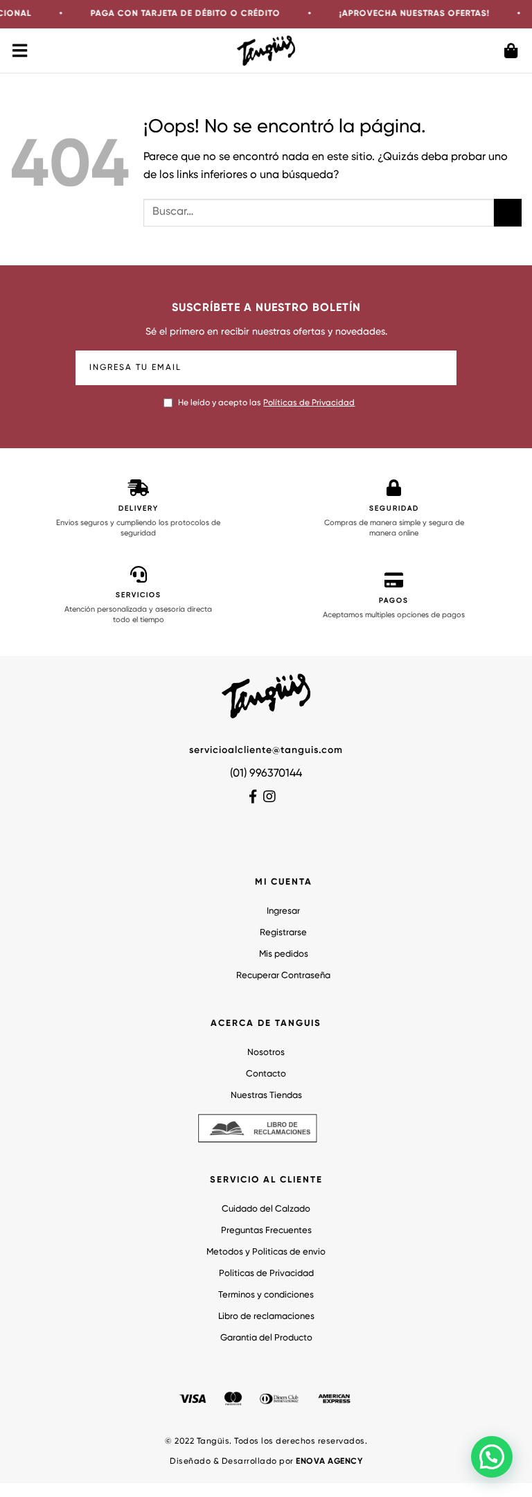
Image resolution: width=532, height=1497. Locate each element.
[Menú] (21, 50)
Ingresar (283, 911)
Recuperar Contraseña (283, 975)
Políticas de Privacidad (309, 403)
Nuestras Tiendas (266, 1095)
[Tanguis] (266, 50)
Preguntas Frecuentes (266, 1230)
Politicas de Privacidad (266, 1273)
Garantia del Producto (266, 1338)
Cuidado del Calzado (266, 1209)
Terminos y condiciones (266, 1295)
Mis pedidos (283, 954)
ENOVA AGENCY (329, 1462)
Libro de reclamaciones (266, 1316)
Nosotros (266, 1052)
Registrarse (283, 932)
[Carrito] (511, 50)
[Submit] (508, 212)
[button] (492, 1457)
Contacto (266, 1074)
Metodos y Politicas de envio (266, 1252)
